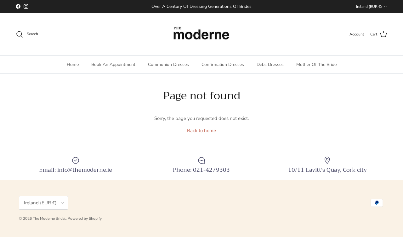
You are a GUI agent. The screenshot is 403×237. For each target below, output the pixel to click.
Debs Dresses (270, 64)
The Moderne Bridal (49, 218)
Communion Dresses (168, 64)
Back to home (201, 130)
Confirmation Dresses (223, 64)
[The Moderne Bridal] (201, 34)
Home (73, 64)
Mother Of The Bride (316, 64)
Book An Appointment (113, 64)
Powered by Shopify (85, 218)
